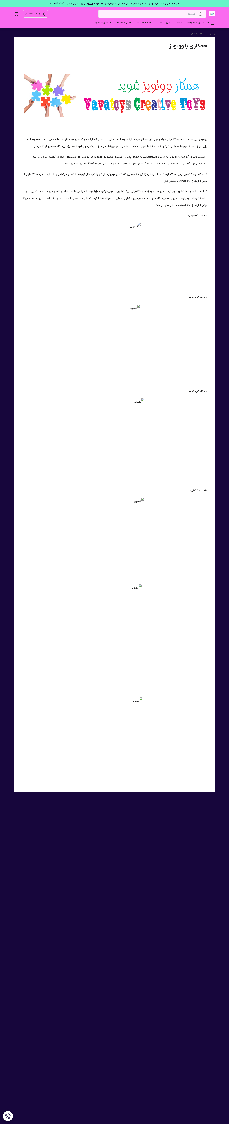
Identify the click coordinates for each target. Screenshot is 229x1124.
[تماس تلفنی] (8, 1116)
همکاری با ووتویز (195, 33)
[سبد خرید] (16, 14)
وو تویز (211, 33)
